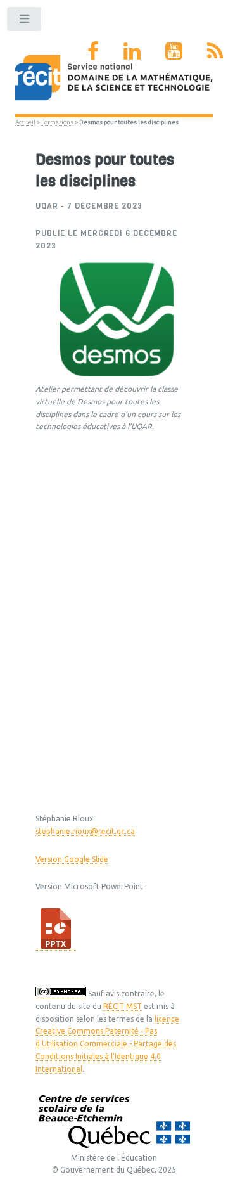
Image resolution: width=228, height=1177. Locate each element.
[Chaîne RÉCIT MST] (173, 50)
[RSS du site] (215, 50)
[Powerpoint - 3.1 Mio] (55, 946)
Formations (57, 122)
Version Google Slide (71, 859)
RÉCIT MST (122, 1006)
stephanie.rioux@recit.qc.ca (85, 831)
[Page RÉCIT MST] (93, 50)
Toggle (24, 21)
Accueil (25, 122)
